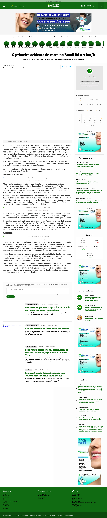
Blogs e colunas (86, 291)
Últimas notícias (86, 158)
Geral (68, 37)
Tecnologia (11, 37)
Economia (48, 37)
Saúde (84, 37)
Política (31, 37)
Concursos (39, 37)
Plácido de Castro (93, 37)
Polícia (56, 37)
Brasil (62, 37)
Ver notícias (89, 87)
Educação (76, 37)
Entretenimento (22, 37)
